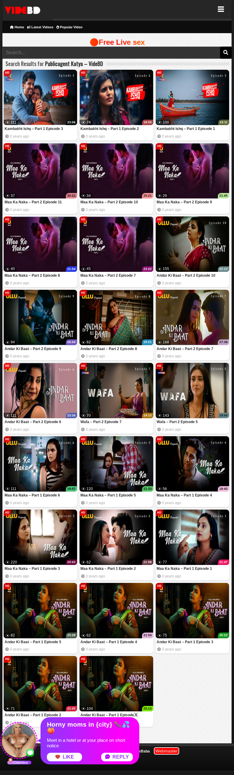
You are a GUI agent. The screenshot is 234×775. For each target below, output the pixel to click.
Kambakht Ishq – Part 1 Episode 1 (186, 129)
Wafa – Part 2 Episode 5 (177, 422)
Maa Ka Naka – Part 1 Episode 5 (108, 495)
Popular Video (71, 27)
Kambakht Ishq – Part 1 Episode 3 (34, 129)
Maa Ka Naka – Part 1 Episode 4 (184, 495)
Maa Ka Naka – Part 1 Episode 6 (32, 495)
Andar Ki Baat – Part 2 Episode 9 (33, 349)
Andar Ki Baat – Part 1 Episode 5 (33, 642)
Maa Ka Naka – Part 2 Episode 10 (109, 202)
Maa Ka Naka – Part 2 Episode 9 (184, 202)
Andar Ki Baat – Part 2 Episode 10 (186, 275)
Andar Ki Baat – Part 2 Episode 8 (108, 349)
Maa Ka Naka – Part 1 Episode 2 (108, 568)
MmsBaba (141, 751)
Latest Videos (41, 27)
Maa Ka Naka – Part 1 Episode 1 (184, 568)
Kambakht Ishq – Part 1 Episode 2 (109, 129)
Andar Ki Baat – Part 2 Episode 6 (33, 422)
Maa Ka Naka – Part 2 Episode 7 (108, 275)
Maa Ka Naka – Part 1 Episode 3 (32, 568)
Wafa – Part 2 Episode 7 (101, 422)
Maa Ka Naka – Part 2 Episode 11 (33, 202)
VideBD (27, 9)
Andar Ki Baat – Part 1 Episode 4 (108, 642)
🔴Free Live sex (117, 42)
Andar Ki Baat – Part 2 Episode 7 (185, 349)
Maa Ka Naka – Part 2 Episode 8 (32, 275)
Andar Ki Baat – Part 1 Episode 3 (185, 642)
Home (19, 27)
